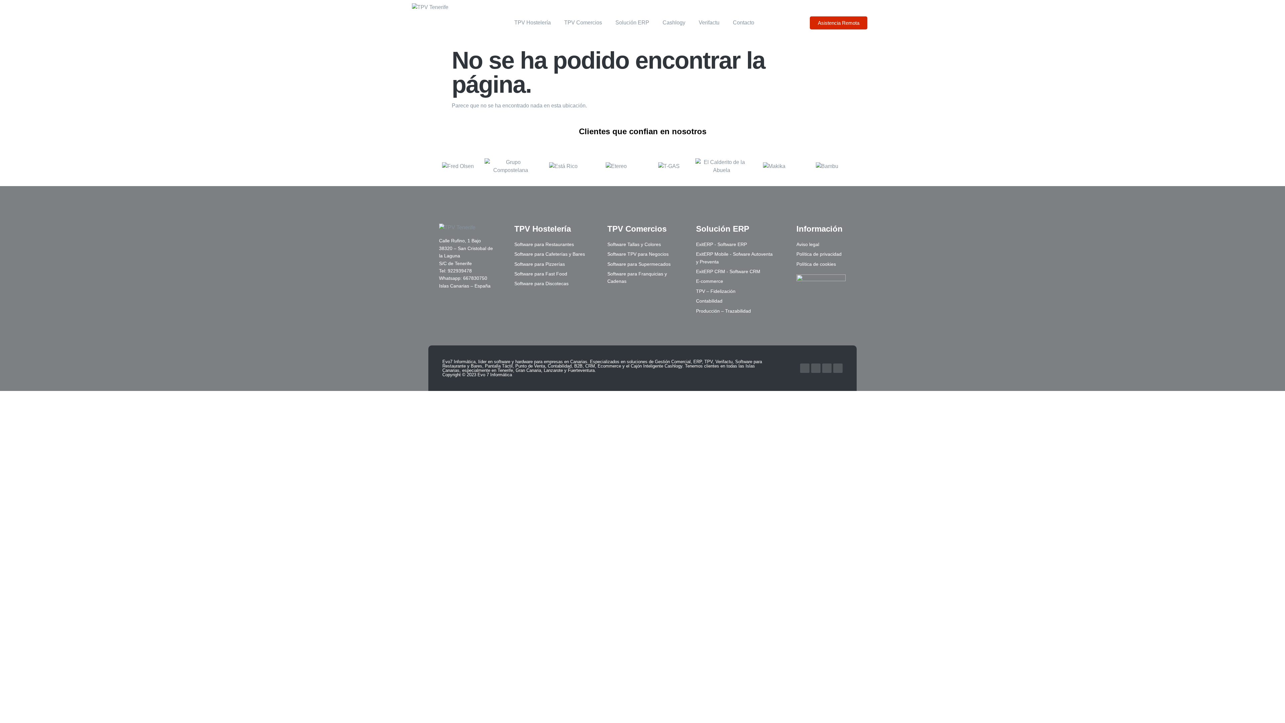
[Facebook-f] (804, 368)
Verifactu (709, 22)
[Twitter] (816, 368)
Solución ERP (632, 22)
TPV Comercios (583, 22)
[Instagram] (838, 368)
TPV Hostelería (532, 22)
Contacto (743, 22)
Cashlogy (674, 22)
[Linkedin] (827, 368)
